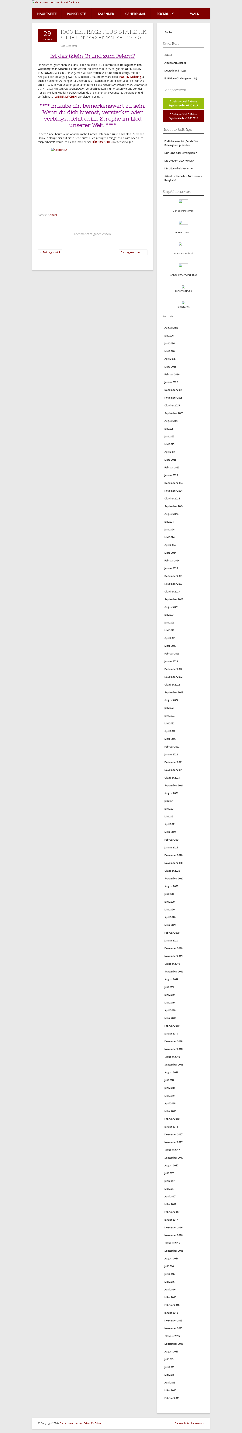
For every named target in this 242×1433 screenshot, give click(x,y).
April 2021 (169, 824)
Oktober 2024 (172, 498)
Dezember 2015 (173, 1320)
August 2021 (171, 793)
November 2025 (173, 397)
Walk (194, 14)
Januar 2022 (171, 754)
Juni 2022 (169, 715)
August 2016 (171, 1258)
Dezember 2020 (173, 855)
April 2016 (169, 1289)
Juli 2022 (169, 708)
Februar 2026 (171, 374)
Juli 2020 (169, 894)
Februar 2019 (171, 1025)
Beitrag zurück (50, 252)
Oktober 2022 (172, 684)
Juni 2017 (169, 1181)
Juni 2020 (169, 901)
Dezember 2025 (173, 390)
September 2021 (173, 785)
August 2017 (171, 1165)
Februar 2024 (171, 560)
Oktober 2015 (172, 1336)
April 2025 (169, 452)
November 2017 (173, 1142)
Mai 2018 (169, 1095)
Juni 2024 (169, 529)
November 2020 (173, 863)
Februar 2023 (171, 653)
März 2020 (170, 925)
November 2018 (173, 1049)
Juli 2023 (169, 614)
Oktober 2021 (172, 777)
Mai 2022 (169, 723)
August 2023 (171, 607)
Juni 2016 (169, 1274)
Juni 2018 (169, 1088)
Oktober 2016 (172, 1243)
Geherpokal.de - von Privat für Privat (81, 1423)
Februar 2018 (171, 1119)
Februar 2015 (171, 1398)
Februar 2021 (171, 839)
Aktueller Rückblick (175, 63)
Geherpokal (135, 14)
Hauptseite (47, 14)
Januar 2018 (171, 1126)
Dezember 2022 (173, 669)
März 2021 (170, 832)
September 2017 (173, 1157)
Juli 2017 (169, 1173)
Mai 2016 (169, 1281)
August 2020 (171, 886)
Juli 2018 (169, 1080)
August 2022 (171, 700)
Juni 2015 (169, 1367)
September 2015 (173, 1343)
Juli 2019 (169, 987)
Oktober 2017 (172, 1150)
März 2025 (170, 459)
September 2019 (173, 971)
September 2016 (173, 1250)
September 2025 (173, 413)
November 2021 (173, 770)
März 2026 (170, 366)
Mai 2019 (169, 1002)
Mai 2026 (169, 351)
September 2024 (173, 506)
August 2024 (171, 514)
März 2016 (170, 1297)
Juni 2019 (169, 994)
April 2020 (169, 917)
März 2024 (170, 552)
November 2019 (173, 956)
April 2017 (169, 1196)
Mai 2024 (169, 537)
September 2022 (173, 692)
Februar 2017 (171, 1212)
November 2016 (173, 1235)
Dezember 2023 (173, 576)
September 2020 (173, 878)
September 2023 (173, 599)
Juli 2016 (169, 1266)
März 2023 (170, 645)
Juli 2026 (169, 335)
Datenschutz (182, 1423)
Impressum (197, 1423)
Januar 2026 (171, 382)
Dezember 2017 (173, 1134)
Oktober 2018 (172, 1056)
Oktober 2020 (172, 870)
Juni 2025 (169, 436)
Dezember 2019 (173, 948)
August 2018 (171, 1072)
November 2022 (173, 676)
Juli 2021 (169, 801)
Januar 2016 (171, 1312)
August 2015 (171, 1351)
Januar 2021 (171, 847)
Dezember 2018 (173, 1041)
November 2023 (173, 583)
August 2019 (171, 979)
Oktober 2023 (172, 591)
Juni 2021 (169, 808)
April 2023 (169, 638)
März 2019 (170, 1018)
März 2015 (170, 1390)
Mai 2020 (169, 909)
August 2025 (171, 421)
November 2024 (173, 490)
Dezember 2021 (173, 762)
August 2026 (171, 327)
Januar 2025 (171, 475)
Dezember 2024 (173, 483)
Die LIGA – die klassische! (178, 168)
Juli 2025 (169, 428)
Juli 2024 (169, 521)
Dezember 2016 (173, 1227)
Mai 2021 (169, 816)
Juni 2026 (169, 343)
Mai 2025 (169, 444)
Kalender (106, 14)
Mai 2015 (169, 1374)
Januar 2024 (171, 568)
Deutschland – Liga (175, 70)
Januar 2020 (171, 940)
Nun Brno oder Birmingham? (180, 153)
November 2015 (173, 1328)
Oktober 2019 (172, 963)
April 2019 (169, 1010)
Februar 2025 (171, 467)
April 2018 (169, 1103)
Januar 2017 (171, 1219)
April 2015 (169, 1382)
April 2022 (169, 731)
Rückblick (165, 14)
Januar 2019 (171, 1033)
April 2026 (169, 359)
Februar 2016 (171, 1305)
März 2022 (170, 739)
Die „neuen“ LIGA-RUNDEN (179, 160)
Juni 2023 (169, 622)
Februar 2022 (171, 746)
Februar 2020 (171, 932)
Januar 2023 (171, 661)
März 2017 (170, 1204)
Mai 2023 (169, 630)
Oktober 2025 (172, 405)
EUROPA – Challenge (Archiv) (180, 78)
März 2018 (170, 1111)
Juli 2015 (169, 1359)
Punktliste (76, 14)
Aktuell (53, 215)
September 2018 (173, 1064)
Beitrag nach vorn (133, 252)
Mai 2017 (169, 1188)
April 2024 (169, 545)
